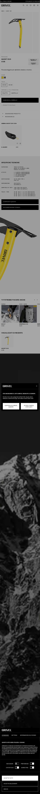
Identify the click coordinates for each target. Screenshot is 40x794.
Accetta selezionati (10, 783)
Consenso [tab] (5, 735)
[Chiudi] (36, 386)
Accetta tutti (8, 778)
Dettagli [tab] (14, 735)
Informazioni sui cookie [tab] (28, 735)
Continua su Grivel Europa (11, 406)
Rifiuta (6, 789)
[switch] (32, 764)
